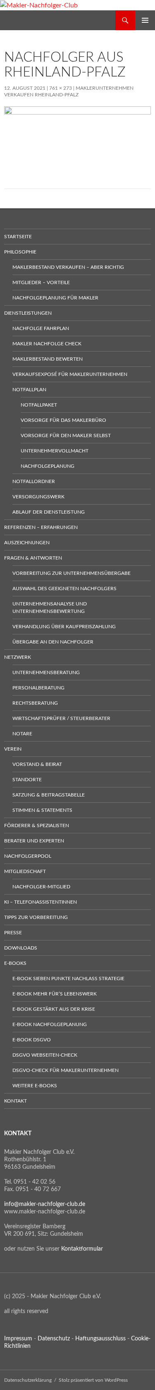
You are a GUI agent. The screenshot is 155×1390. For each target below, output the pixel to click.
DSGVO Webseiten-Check (44, 1055)
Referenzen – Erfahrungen (41, 527)
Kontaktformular (82, 1249)
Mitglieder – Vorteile (41, 282)
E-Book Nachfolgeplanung (49, 1024)
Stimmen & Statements (42, 810)
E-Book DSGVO (31, 1039)
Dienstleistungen (28, 313)
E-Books (15, 963)
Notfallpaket (39, 404)
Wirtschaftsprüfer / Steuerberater (61, 718)
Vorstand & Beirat (37, 764)
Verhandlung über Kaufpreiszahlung (64, 626)
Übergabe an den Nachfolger (52, 641)
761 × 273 (60, 88)
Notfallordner (33, 481)
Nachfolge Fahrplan (40, 328)
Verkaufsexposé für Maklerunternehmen (69, 374)
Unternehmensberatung (46, 672)
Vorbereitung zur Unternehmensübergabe (71, 573)
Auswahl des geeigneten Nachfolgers (64, 588)
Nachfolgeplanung (47, 466)
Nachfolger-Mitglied (41, 886)
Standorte (27, 779)
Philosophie (20, 251)
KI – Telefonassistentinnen (40, 902)
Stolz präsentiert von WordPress (93, 1380)
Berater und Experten (34, 840)
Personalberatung (38, 687)
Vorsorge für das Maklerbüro (63, 420)
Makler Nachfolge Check (46, 343)
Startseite (18, 236)
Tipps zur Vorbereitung (36, 917)
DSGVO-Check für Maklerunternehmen (65, 1070)
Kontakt (15, 1100)
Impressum (18, 1339)
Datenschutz (54, 1339)
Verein (12, 748)
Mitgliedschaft (25, 871)
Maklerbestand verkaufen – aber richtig (68, 267)
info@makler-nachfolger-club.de (44, 1204)
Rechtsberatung (35, 703)
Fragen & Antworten (33, 557)
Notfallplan (29, 389)
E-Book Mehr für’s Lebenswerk (54, 993)
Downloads (20, 947)
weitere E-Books (34, 1085)
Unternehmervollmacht (54, 450)
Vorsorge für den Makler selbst (66, 435)
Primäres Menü (145, 20)
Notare (22, 733)
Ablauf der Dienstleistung (48, 512)
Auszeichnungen (27, 542)
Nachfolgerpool (27, 856)
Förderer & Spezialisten (36, 825)
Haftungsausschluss (100, 1339)
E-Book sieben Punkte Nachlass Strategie (68, 978)
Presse (13, 932)
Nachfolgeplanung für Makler (55, 297)
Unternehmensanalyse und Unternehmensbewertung (49, 607)
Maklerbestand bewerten (47, 358)
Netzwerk (17, 657)
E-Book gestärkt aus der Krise (53, 1009)
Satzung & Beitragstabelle (48, 794)
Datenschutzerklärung (28, 1380)
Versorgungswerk (38, 496)
